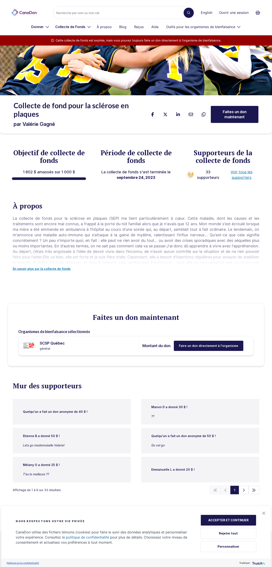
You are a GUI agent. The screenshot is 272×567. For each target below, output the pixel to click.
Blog (122, 27)
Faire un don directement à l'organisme (208, 346)
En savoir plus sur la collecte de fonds (42, 269)
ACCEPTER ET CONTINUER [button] (228, 520)
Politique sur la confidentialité (23, 562)
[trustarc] (258, 562)
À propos (104, 27)
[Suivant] (243, 490)
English (206, 12)
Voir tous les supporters (241, 175)
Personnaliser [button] (228, 546)
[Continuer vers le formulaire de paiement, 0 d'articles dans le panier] (259, 13)
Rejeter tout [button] (228, 533)
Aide (155, 27)
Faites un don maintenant (234, 114)
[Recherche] (189, 13)
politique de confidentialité (87, 537)
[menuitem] (40, 26)
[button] (263, 513)
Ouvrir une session (234, 12)
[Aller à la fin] (253, 490)
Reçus (139, 27)
